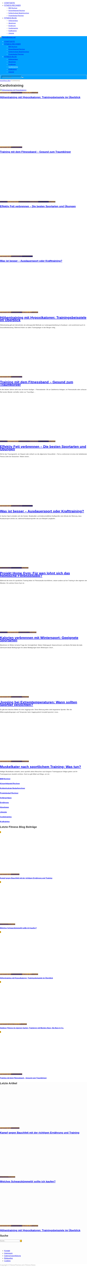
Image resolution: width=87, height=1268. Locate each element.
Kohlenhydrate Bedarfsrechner (18, 13)
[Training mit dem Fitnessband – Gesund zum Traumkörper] (16, 145)
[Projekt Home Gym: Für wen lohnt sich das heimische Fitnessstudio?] (38, 565)
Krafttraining (12, 31)
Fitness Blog (10, 18)
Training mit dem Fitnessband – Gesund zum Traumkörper (35, 151)
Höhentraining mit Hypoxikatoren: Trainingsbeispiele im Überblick (40, 97)
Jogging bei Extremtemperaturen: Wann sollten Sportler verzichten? (38, 703)
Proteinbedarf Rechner (16, 15)
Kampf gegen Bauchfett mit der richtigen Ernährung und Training (26, 878)
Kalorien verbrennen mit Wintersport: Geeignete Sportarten (39, 639)
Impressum (8, 1253)
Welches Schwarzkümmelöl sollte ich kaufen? (18, 928)
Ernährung (12, 25)
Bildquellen (8, 1258)
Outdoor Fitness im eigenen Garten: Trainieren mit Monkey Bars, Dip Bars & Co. (32, 1028)
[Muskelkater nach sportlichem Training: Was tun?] (38, 759)
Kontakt (7, 1251)
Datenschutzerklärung (12, 1256)
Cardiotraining (13, 28)
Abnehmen (12, 23)
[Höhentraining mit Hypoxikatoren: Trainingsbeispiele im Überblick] (13, 90)
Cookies (7, 1261)
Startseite (9, 3)
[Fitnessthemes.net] (7, 37)
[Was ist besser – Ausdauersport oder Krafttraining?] (16, 254)
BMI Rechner (12, 8)
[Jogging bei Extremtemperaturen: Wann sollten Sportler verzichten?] (38, 694)
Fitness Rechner (12, 5)
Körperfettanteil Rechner (16, 10)
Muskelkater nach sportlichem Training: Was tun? (40, 767)
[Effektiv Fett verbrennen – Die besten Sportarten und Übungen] (16, 199)
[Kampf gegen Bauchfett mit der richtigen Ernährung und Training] (28, 872)
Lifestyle (11, 33)
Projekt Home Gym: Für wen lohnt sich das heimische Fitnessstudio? (35, 574)
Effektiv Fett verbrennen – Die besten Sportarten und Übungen (38, 206)
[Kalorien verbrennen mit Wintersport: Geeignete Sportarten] (38, 630)
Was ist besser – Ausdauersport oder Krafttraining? (31, 260)
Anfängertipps (13, 20)
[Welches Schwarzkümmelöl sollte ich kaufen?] (28, 922)
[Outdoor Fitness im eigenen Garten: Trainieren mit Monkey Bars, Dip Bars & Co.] (28, 1021)
